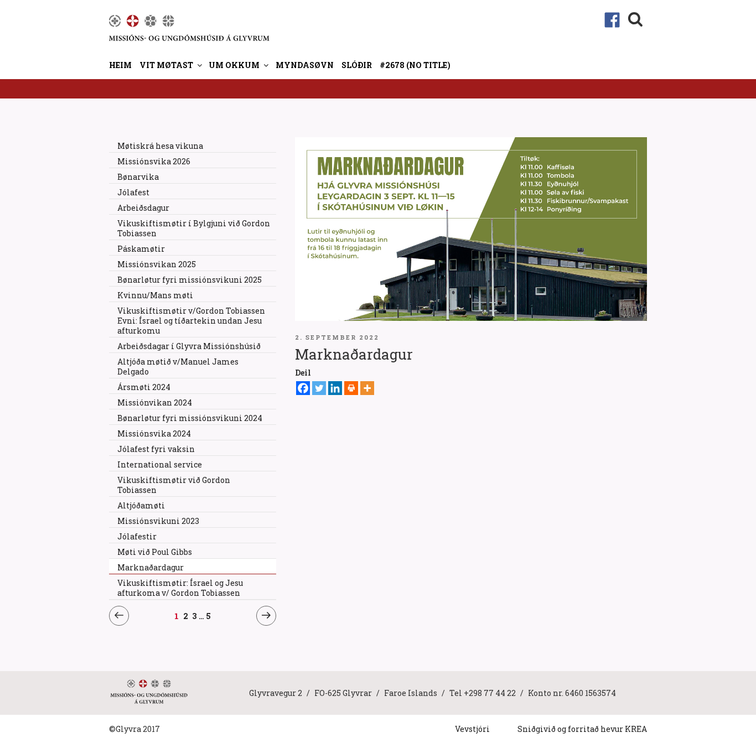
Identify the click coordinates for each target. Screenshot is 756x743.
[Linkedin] (335, 388)
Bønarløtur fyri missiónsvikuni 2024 (189, 418)
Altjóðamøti (141, 505)
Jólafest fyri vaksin (156, 449)
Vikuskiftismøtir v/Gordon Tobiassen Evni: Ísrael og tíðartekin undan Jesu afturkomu (191, 320)
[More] (367, 388)
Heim (120, 65)
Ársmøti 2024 (143, 387)
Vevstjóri (472, 729)
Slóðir (356, 65)
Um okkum (234, 65)
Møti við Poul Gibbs (154, 552)
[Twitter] (319, 388)
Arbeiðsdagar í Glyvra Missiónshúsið (189, 346)
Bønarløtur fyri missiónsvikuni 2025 (189, 279)
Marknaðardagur (150, 567)
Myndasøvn (305, 65)
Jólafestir (137, 536)
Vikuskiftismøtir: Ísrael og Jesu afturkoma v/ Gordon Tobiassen (180, 588)
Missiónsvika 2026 (153, 161)
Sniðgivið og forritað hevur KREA (582, 729)
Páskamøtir (141, 248)
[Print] (351, 388)
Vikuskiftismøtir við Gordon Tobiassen (173, 485)
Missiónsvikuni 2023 (158, 521)
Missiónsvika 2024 (154, 433)
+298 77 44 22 (490, 693)
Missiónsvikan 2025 (156, 264)
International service (159, 464)
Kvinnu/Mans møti (155, 295)
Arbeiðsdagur (143, 207)
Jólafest (133, 192)
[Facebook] (303, 388)
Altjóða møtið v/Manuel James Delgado (178, 366)
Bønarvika (138, 177)
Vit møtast (166, 65)
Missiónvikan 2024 (154, 402)
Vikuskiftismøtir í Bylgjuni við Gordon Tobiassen (193, 228)
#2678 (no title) (415, 65)
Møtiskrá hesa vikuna (160, 146)
